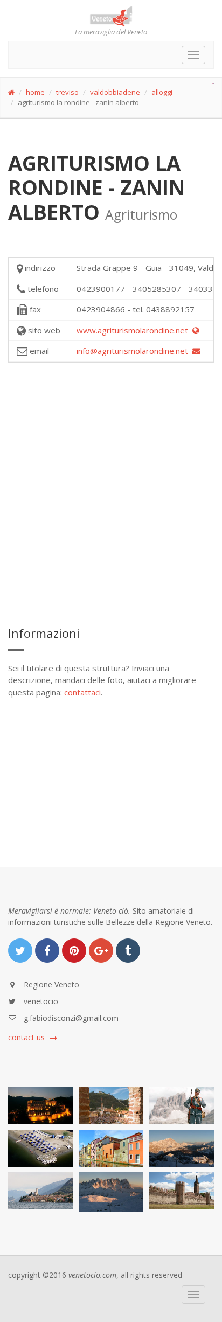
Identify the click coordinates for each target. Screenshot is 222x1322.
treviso (67, 92)
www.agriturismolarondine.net (134, 330)
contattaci (82, 692)
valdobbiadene (115, 92)
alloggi (161, 92)
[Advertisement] (111, 492)
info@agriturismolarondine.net (134, 350)
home (35, 92)
